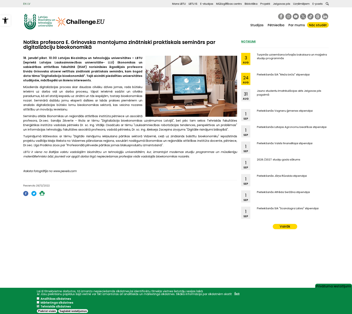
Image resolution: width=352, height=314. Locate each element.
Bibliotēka (251, 3)
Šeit (237, 293)
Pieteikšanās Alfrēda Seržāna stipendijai (283, 192)
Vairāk (285, 226)
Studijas (257, 25)
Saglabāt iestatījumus (73, 311)
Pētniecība (276, 25)
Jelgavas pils (281, 3)
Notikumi (248, 41)
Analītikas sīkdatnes (56, 299)
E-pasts (317, 3)
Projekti (265, 3)
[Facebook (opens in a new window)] (25, 195)
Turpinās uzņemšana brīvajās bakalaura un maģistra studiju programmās (292, 56)
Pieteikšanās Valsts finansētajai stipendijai (284, 143)
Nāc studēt (318, 25)
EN (24, 4)
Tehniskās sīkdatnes (56, 306)
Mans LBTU (179, 3)
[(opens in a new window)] (281, 16)
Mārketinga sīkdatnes (57, 303)
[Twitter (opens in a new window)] (33, 195)
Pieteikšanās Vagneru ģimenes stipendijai (285, 111)
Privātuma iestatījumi (333, 286)
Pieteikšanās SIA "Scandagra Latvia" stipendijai (288, 208)
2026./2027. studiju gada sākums (278, 159)
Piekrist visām (47, 311)
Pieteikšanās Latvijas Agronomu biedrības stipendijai (292, 127)
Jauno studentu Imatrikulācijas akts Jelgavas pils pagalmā (289, 92)
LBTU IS (193, 3)
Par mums (296, 25)
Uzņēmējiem (301, 3)
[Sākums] (39, 28)
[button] (5, 20)
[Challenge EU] (80, 28)
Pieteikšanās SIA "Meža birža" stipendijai (283, 74)
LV (29, 4)
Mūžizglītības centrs (229, 3)
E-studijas (206, 3)
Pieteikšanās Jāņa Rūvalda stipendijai (282, 176)
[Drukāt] (42, 194)
